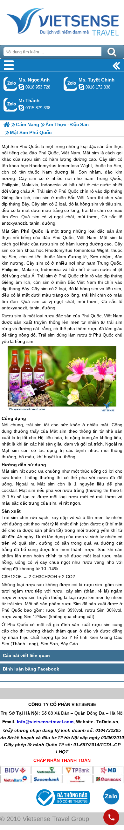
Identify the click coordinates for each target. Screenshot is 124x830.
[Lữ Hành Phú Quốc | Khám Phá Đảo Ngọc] (6, 124)
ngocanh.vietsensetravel (21, 87)
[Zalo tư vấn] (111, 796)
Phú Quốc (32, 231)
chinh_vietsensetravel (81, 87)
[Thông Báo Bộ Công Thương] (62, 807)
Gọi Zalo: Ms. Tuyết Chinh (70, 84)
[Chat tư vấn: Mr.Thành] (21, 108)
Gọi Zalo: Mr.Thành (10, 104)
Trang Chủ (62, 21)
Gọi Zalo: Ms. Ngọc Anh (10, 84)
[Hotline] (111, 817)
